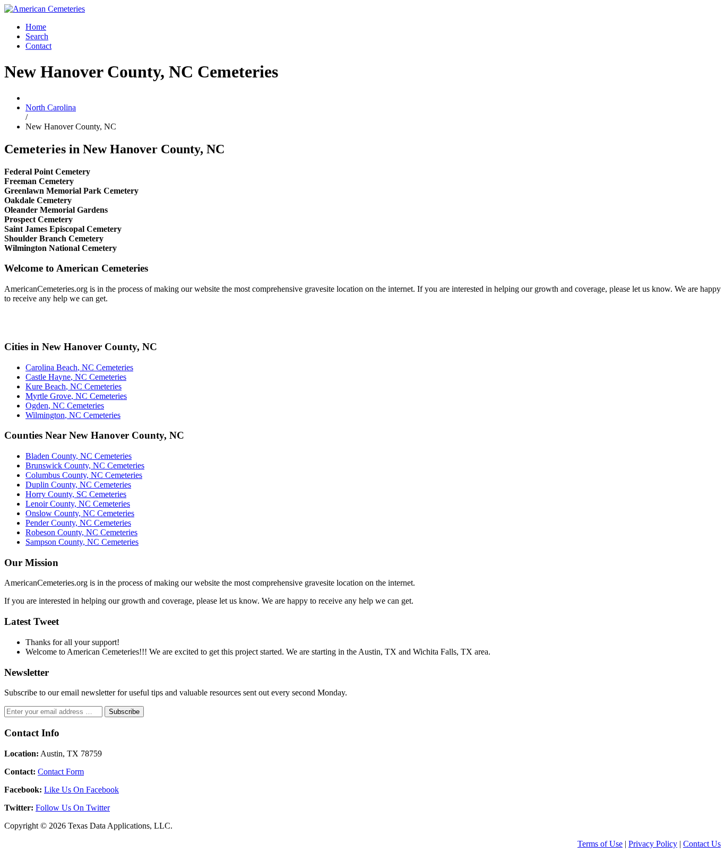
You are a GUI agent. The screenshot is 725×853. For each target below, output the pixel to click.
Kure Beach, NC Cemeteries (73, 386)
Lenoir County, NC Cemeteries (77, 503)
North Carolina (50, 107)
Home (35, 26)
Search (36, 36)
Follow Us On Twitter (73, 807)
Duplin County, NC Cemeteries (78, 484)
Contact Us (702, 843)
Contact (38, 45)
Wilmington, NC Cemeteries (72, 415)
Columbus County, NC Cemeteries (83, 475)
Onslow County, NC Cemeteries (79, 513)
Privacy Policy (652, 843)
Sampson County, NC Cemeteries (82, 541)
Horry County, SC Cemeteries (75, 494)
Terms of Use (600, 843)
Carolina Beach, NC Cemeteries (79, 367)
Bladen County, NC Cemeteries (78, 455)
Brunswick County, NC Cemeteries (84, 465)
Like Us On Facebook (81, 789)
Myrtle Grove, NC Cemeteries (76, 396)
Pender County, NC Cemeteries (78, 522)
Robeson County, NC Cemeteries (81, 532)
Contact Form (61, 771)
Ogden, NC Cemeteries (64, 405)
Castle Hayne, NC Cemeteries (75, 376)
